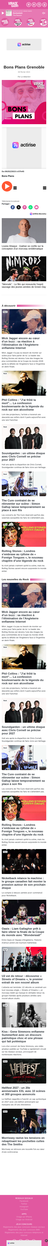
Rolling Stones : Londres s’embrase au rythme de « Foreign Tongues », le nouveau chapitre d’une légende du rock (22, 555)
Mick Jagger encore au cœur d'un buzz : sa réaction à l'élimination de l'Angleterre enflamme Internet (21, 343)
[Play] (3, 13)
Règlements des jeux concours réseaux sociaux (24, 1227)
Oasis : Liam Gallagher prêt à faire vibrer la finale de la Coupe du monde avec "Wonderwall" (23, 932)
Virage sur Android (24, 1219)
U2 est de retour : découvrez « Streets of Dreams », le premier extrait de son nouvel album (22, 979)
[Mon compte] (44, 4)
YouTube (24, 1209)
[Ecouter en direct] (34, 4)
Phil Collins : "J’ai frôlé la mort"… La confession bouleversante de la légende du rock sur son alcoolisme (23, 404)
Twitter (24, 1204)
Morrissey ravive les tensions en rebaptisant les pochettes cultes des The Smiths (23, 1141)
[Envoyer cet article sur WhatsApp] (30, 208)
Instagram (24, 1206)
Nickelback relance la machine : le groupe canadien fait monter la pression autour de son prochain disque (24, 883)
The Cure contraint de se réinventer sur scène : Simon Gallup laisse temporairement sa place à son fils (23, 505)
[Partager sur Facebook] (12, 208)
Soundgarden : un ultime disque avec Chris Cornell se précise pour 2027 (23, 456)
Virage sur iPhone (24, 1217)
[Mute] (43, 13)
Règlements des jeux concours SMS (24, 1230)
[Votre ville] (28, 4)
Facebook (24, 1201)
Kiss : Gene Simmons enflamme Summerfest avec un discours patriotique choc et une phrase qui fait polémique (23, 1036)
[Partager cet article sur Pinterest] (24, 208)
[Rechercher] (39, 4)
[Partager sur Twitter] (18, 208)
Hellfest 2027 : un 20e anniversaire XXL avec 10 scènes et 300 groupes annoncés (23, 1091)
